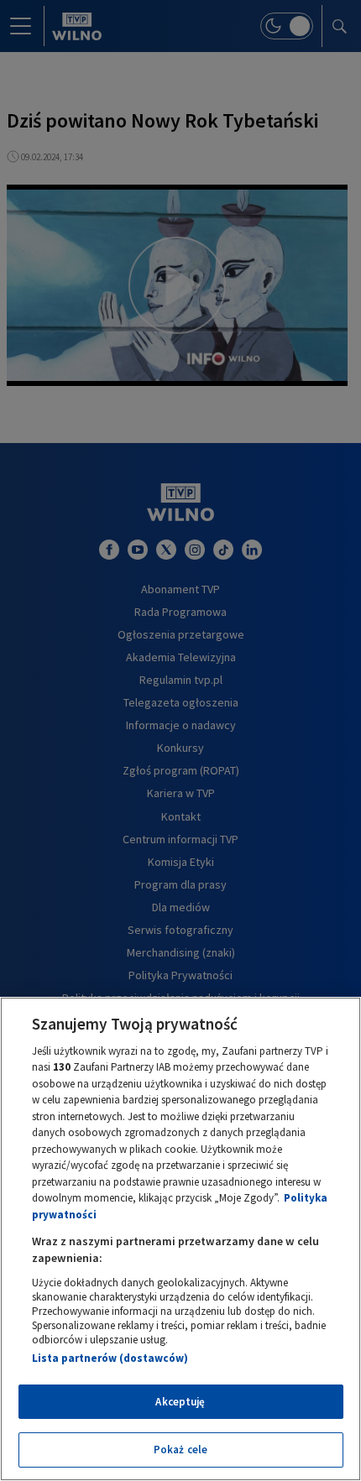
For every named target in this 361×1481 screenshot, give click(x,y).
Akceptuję (180, 1402)
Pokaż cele (180, 1449)
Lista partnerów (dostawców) (110, 1358)
